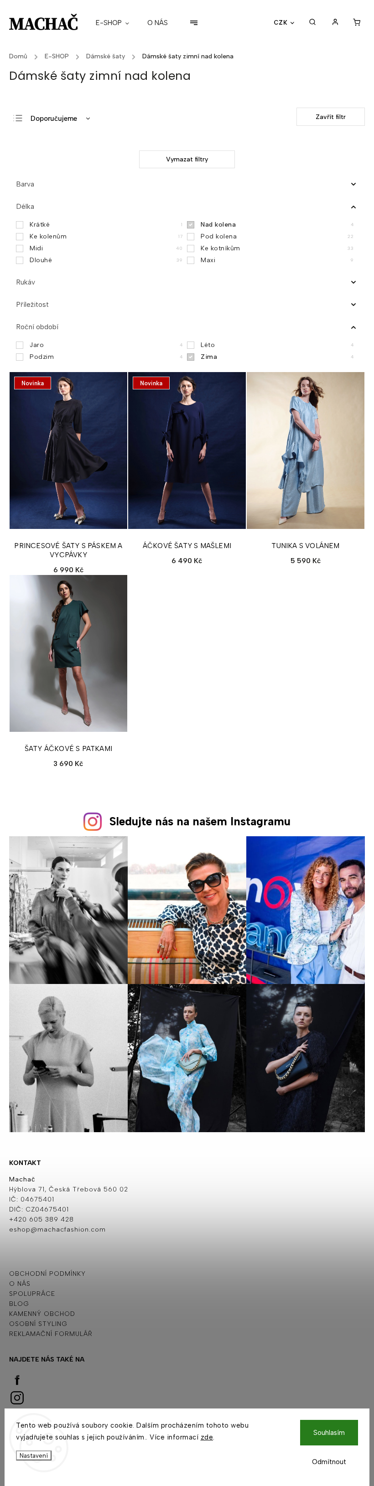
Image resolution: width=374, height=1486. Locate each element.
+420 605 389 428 (41, 1219)
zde (207, 1437)
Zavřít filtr (331, 117)
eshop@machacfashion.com (57, 1229)
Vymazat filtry (187, 159)
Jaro (106, 345)
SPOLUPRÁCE (32, 1294)
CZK (281, 22)
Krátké (106, 224)
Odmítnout (329, 1462)
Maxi (277, 260)
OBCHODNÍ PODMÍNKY (47, 1274)
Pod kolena (277, 236)
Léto (277, 345)
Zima (277, 357)
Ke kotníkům (277, 248)
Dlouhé (106, 260)
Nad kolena (277, 224)
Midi (106, 248)
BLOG (19, 1304)
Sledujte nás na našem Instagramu (200, 821)
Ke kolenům (106, 236)
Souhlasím (329, 1433)
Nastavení (34, 1455)
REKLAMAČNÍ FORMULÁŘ (51, 1334)
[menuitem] (117, 23)
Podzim (106, 357)
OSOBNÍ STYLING (38, 1324)
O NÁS (20, 1284)
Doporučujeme (54, 118)
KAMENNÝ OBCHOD (42, 1314)
